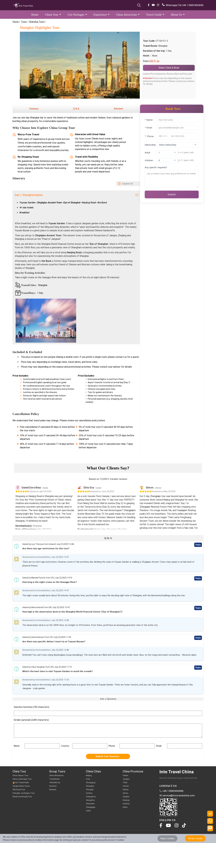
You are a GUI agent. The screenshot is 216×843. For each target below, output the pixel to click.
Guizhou (126, 804)
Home (15, 21)
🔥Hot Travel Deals (20, 782)
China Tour (19, 771)
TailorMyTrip (54, 782)
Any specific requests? (156, 167)
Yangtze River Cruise (21, 786)
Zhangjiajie (90, 807)
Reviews (118, 108)
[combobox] (163, 136)
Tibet (125, 782)
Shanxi (125, 789)
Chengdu (90, 789)
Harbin (125, 775)
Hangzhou (90, 800)
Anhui (125, 807)
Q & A (76, 108)
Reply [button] (198, 545)
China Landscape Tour (22, 779)
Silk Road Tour (18, 789)
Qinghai (126, 796)
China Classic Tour (20, 775)
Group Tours (57, 771)
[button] (35, 14)
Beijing (89, 775)
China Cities (93, 771)
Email (148, 127)
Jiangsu (126, 779)
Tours (24, 21)
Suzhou (89, 793)
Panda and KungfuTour (22, 796)
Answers (53, 786)
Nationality (150, 144)
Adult (147, 152)
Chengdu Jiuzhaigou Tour (23, 793)
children (149, 160)
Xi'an (88, 779)
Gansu (125, 793)
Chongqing (90, 782)
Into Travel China (176, 771)
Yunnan (126, 786)
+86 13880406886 (193, 5)
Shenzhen (90, 804)
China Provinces (133, 771)
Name (149, 119)
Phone (149, 136)
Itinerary (33, 108)
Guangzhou (91, 796)
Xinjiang (126, 800)
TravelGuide (54, 779)
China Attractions (56, 775)
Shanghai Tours (37, 21)
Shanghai (90, 786)
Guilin (88, 811)
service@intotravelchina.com (178, 795)
